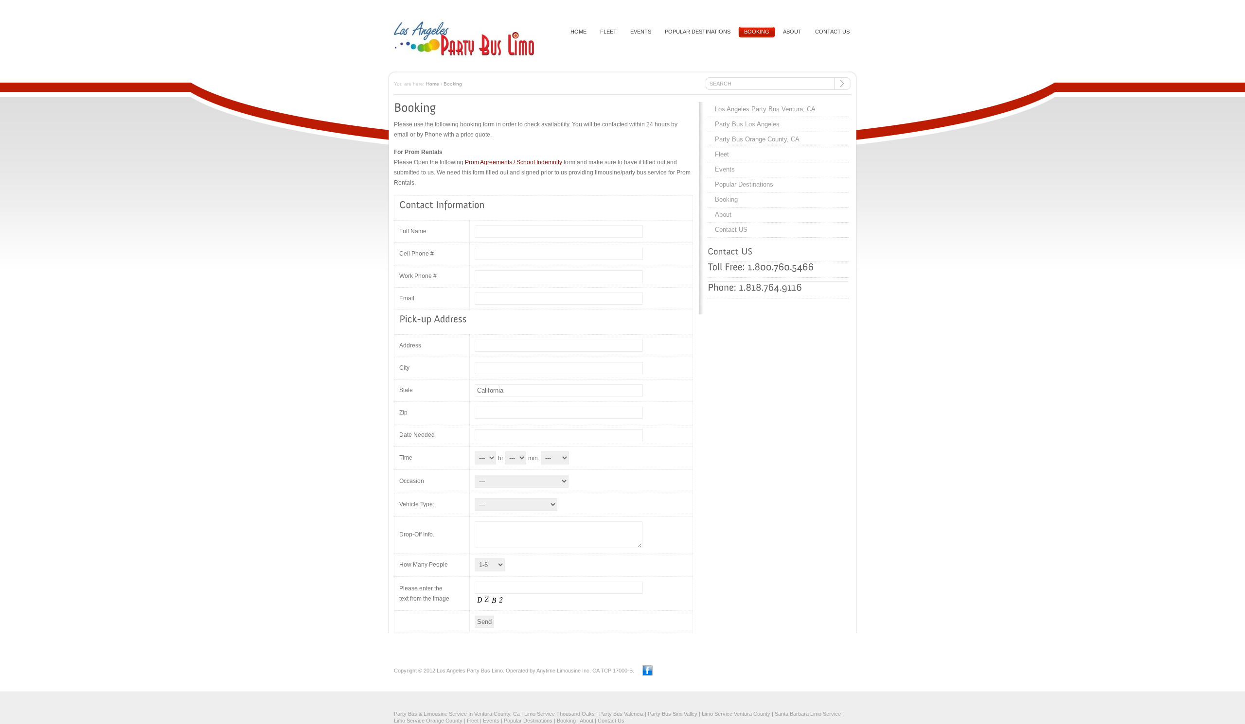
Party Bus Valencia (621, 714)
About (792, 31)
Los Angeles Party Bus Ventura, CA (765, 109)
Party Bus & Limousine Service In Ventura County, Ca (457, 714)
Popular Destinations (697, 31)
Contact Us (611, 721)
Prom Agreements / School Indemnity (513, 162)
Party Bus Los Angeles (747, 124)
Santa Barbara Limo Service (808, 714)
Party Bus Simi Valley (672, 714)
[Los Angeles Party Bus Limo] (463, 55)
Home (432, 83)
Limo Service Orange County (428, 721)
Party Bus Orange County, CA (757, 139)
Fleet (608, 31)
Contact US (832, 31)
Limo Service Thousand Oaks (559, 714)
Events (640, 31)
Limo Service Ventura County (736, 714)
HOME (578, 31)
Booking (756, 31)
